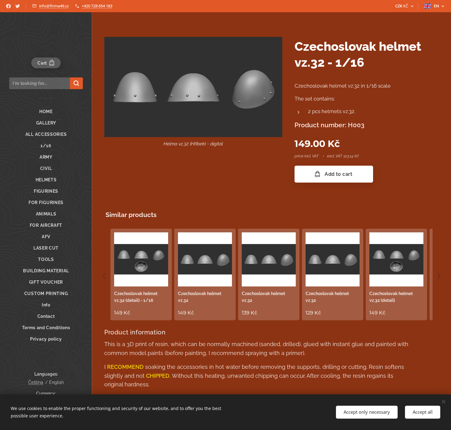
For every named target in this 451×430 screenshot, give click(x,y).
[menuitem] (46, 111)
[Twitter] (17, 6)
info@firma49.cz (54, 6)
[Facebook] (8, 6)
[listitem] (141, 274)
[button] (104, 275)
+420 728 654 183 (97, 6)
